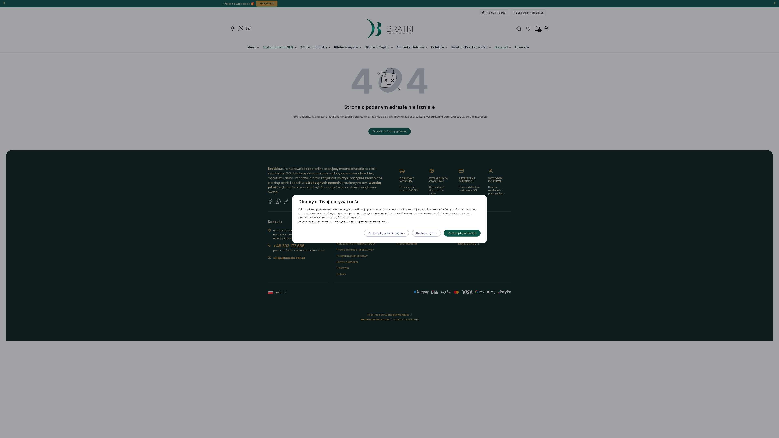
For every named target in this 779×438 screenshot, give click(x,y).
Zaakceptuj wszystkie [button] (462, 233)
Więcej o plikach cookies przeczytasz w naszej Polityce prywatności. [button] (343, 221)
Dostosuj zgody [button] (426, 233)
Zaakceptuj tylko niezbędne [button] (386, 233)
